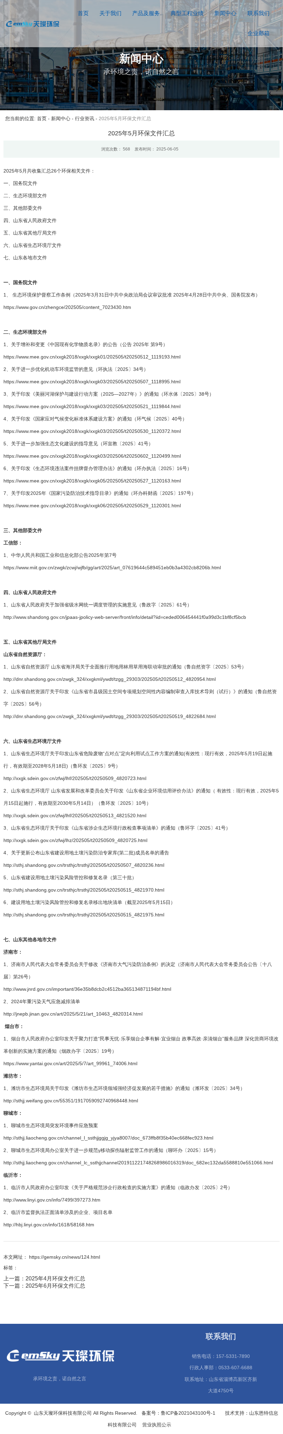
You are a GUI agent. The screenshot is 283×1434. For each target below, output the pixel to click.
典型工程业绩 (187, 13)
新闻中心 (225, 13)
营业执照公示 (158, 1424)
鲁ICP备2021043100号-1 (189, 1413)
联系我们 (258, 13)
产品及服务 (146, 13)
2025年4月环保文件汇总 (55, 1278)
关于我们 (110, 13)
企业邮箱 (258, 33)
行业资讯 (84, 118)
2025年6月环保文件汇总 (55, 1286)
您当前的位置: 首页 (26, 118)
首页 (83, 13)
